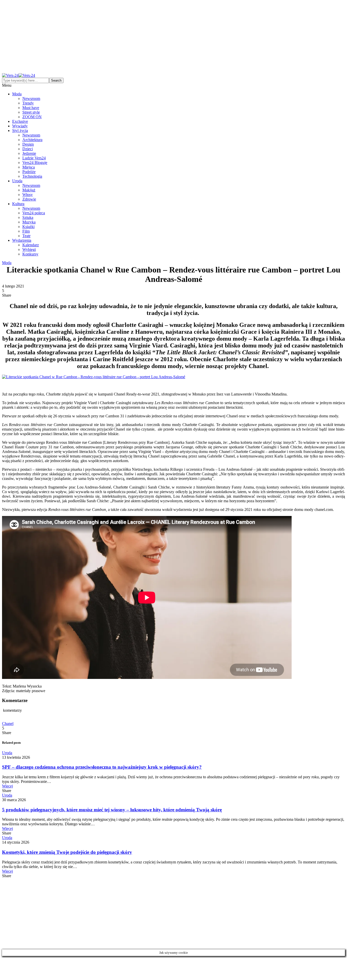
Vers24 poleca (33, 213)
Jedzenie (29, 153)
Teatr (26, 236)
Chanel (7, 723)
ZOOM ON (32, 117)
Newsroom (31, 98)
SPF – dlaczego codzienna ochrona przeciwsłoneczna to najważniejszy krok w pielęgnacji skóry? (102, 767)
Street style (31, 112)
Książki (28, 226)
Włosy (27, 194)
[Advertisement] (173, 37)
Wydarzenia (21, 240)
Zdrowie (29, 199)
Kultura (18, 204)
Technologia (32, 176)
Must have (30, 107)
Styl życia (20, 130)
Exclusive (20, 121)
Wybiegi (29, 249)
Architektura (32, 140)
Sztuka (27, 217)
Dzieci (27, 149)
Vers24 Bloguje (34, 162)
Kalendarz (30, 245)
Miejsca (28, 167)
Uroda (17, 181)
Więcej (7, 786)
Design (28, 144)
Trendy (28, 103)
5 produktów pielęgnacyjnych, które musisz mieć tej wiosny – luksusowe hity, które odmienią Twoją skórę (112, 809)
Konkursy (30, 254)
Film (26, 231)
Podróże (29, 172)
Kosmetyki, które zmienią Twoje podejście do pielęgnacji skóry (67, 852)
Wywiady (20, 126)
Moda (17, 94)
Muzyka (29, 222)
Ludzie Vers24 (34, 158)
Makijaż (28, 190)
